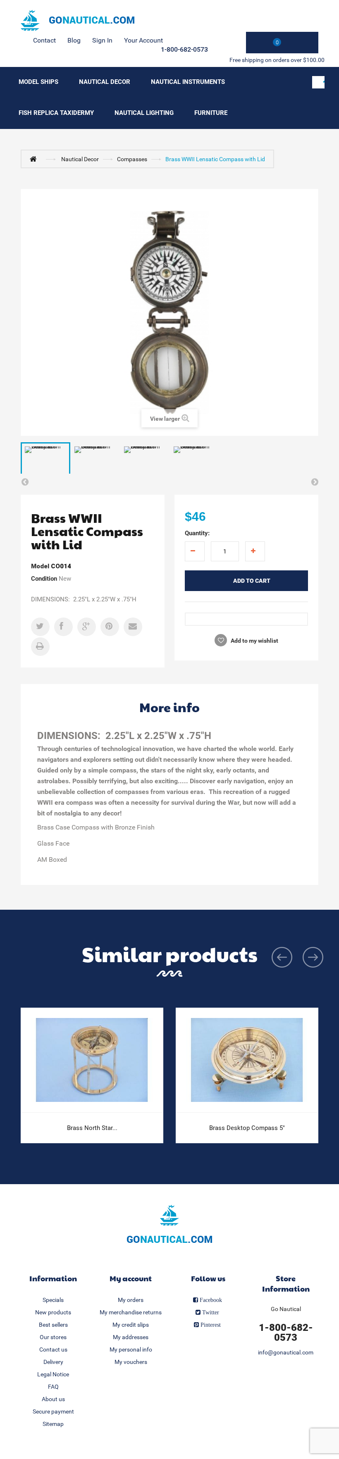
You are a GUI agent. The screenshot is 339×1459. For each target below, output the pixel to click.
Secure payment (53, 1411)
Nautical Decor (104, 82)
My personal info (131, 1349)
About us (53, 1399)
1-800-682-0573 (184, 49)
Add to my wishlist (253, 640)
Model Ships (38, 82)
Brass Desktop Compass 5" (247, 1128)
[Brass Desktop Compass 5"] (247, 1060)
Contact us (53, 1349)
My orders (130, 1300)
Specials (53, 1300)
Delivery (53, 1362)
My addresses (130, 1337)
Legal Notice (53, 1374)
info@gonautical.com (285, 1352)
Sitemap (53, 1424)
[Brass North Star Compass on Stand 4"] (92, 1060)
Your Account (143, 40)
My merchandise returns (131, 1312)
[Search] (318, 82)
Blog (74, 40)
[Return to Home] (35, 158)
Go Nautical (286, 1309)
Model (40, 566)
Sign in (102, 40)
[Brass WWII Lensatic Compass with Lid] (45, 460)
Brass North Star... (92, 1128)
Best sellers (53, 1324)
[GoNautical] (77, 20)
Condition (44, 578)
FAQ (53, 1386)
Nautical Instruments (188, 82)
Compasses (132, 159)
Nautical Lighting (144, 113)
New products (53, 1312)
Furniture (210, 113)
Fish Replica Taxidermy (56, 113)
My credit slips (130, 1324)
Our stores (53, 1337)
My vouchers (131, 1362)
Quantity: (197, 533)
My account (131, 1278)
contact (44, 40)
